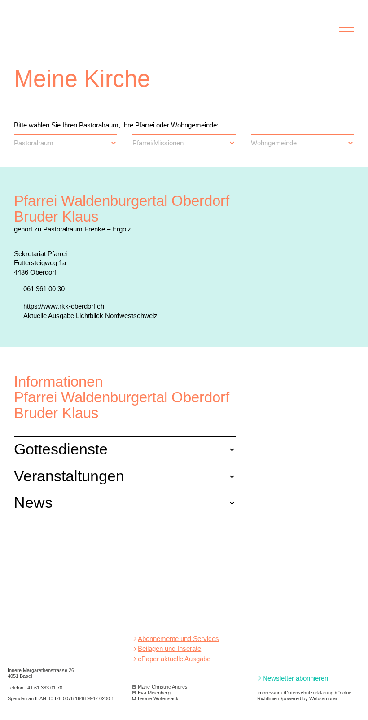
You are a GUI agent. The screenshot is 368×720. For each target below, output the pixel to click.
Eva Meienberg (154, 692)
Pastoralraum (33, 143)
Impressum (269, 692)
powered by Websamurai (309, 698)
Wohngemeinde (274, 143)
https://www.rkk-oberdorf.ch (63, 306)
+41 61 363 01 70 (43, 687)
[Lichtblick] (66, 33)
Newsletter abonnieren (295, 678)
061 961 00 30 (44, 288)
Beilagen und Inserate (169, 648)
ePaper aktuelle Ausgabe (174, 659)
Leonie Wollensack (158, 698)
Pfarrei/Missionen (158, 143)
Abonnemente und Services (178, 638)
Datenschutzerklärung (309, 692)
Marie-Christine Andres (163, 686)
